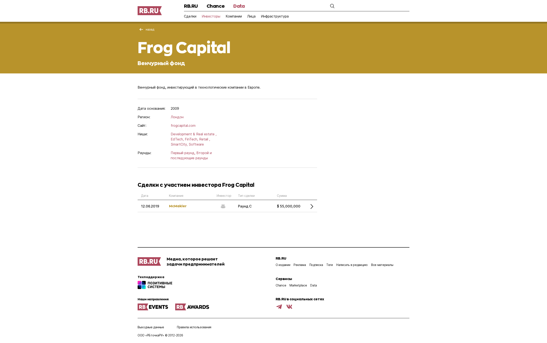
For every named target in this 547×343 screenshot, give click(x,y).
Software (196, 144)
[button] (332, 6)
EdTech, (177, 139)
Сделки (190, 16)
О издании (283, 265)
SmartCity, (179, 144)
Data (239, 6)
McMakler (178, 206)
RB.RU (191, 6)
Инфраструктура (275, 16)
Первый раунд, (183, 153)
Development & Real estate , (193, 134)
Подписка (316, 265)
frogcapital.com (183, 125)
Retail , (204, 139)
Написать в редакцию (352, 265)
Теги (329, 265)
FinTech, (191, 139)
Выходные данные (151, 327)
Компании (234, 16)
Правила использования (194, 327)
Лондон (177, 117)
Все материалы (382, 265)
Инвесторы (211, 16)
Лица (251, 16)
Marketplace (298, 285)
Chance (216, 6)
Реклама (300, 265)
